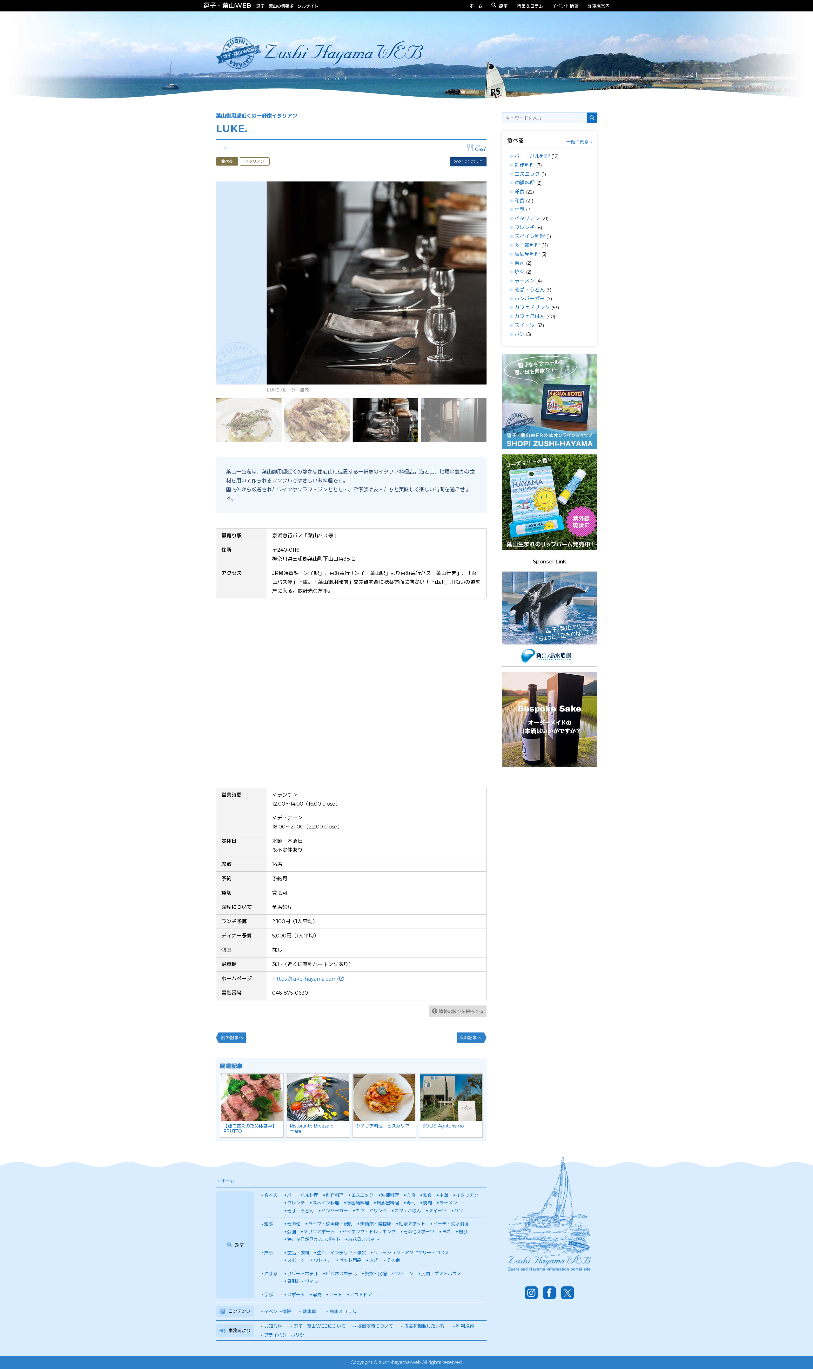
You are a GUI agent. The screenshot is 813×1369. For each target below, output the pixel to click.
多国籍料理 (527, 245)
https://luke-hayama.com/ (305, 979)
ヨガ (446, 1232)
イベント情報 (565, 6)
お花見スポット (363, 1239)
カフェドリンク (532, 307)
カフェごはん (529, 316)
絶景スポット (412, 1224)
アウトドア (361, 1294)
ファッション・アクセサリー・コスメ (411, 1253)
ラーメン (524, 281)
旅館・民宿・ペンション (389, 1274)
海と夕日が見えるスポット (313, 1239)
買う (268, 1253)
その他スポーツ (418, 1232)
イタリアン (527, 218)
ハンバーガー (529, 299)
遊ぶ (268, 1224)
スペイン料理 (529, 236)
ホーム (228, 1181)
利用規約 (465, 1326)
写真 (316, 1294)
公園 (291, 1232)
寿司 (519, 263)
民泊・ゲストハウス (441, 1274)
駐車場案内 (599, 6)
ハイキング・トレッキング (369, 1232)
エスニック (527, 174)
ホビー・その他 (384, 1260)
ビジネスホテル (341, 1274)
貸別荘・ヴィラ (302, 1281)
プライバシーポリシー (286, 1335)
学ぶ (268, 1294)
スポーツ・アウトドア (309, 1260)
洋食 (519, 192)
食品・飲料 (298, 1253)
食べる (271, 1195)
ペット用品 (350, 1260)
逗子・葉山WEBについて (320, 1326)
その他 (293, 1224)
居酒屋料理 (527, 254)
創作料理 (524, 165)
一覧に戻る (577, 141)
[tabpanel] (351, 288)
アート (335, 1294)
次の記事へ (470, 1037)
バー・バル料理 (532, 156)
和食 (519, 201)
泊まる (271, 1274)
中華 (519, 210)
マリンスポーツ (319, 1232)
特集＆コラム (530, 6)
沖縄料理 (524, 183)
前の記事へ (232, 1037)
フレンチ (524, 227)
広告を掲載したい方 (424, 1326)
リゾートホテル (302, 1274)
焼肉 (519, 272)
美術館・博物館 (375, 1224)
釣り (463, 1232)
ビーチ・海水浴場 (451, 1224)
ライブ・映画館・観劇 (330, 1224)
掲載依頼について (375, 1326)
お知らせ (273, 1326)
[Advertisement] (549, 867)
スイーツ (524, 325)
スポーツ (296, 1294)
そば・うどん (529, 290)
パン (519, 334)
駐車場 (309, 1311)
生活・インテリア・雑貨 (341, 1253)
